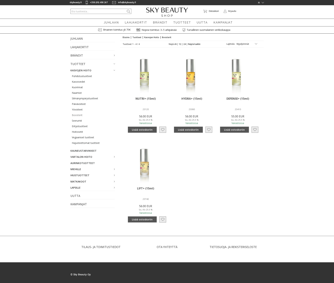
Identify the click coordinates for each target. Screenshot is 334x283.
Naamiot (77, 92)
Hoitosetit (77, 131)
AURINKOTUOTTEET (82, 163)
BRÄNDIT (160, 22)
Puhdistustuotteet (82, 76)
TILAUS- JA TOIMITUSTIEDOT (101, 247)
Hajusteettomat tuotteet (86, 143)
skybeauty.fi (76, 2)
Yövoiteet (77, 109)
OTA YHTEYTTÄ (167, 247)
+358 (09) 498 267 (98, 2)
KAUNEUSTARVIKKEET (83, 150)
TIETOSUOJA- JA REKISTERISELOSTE (233, 247)
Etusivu (126, 37)
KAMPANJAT (223, 22)
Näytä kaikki (194, 44)
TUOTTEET (182, 22)
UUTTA (202, 22)
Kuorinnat (77, 87)
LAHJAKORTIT (136, 22)
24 (184, 44)
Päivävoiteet (79, 104)
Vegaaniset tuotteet (83, 137)
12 (180, 44)
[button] (92, 55)
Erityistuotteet (80, 126)
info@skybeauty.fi (127, 2)
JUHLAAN (111, 22)
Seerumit (77, 120)
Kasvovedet (78, 81)
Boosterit (77, 115)
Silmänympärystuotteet (85, 98)
